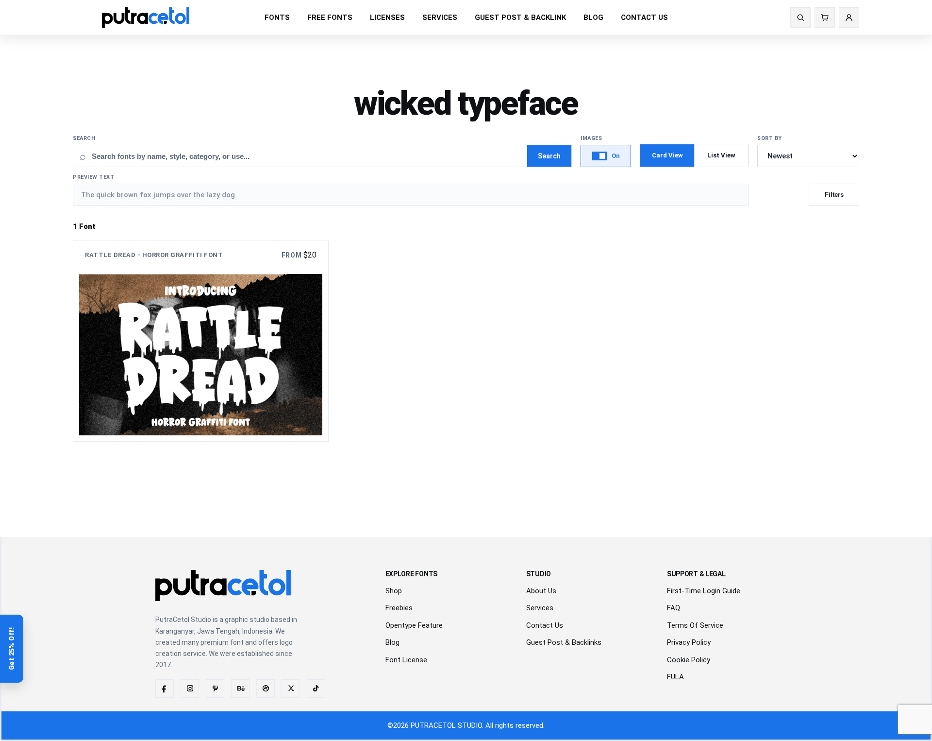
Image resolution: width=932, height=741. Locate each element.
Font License (406, 659)
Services (539, 607)
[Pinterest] (215, 688)
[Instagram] (190, 688)
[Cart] (825, 17)
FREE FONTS (329, 17)
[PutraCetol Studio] (145, 17)
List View (721, 155)
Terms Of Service (695, 625)
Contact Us (544, 625)
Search (84, 138)
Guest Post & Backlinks (563, 642)
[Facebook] (164, 688)
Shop (393, 590)
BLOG (593, 17)
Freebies (399, 607)
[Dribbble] (265, 688)
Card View (667, 155)
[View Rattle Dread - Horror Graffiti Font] (200, 341)
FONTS (277, 17)
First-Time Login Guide (703, 590)
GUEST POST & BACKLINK (520, 17)
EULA (675, 676)
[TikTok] (316, 688)
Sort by (769, 138)
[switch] (606, 156)
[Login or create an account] (849, 17)
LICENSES (387, 17)
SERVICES (439, 17)
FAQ (673, 607)
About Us (541, 590)
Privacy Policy (689, 642)
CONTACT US (644, 17)
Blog (392, 642)
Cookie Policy (688, 659)
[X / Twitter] (291, 688)
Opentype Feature (414, 625)
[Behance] (240, 688)
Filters (834, 194)
